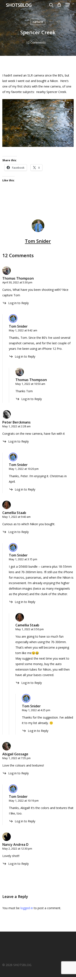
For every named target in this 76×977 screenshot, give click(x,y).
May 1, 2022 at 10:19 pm (24, 800)
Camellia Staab (14, 512)
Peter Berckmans (16, 422)
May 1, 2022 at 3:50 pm (29, 629)
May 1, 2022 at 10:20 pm (24, 469)
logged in (26, 908)
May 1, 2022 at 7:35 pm (16, 758)
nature (38, 22)
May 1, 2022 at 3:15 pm (23, 559)
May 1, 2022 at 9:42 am (23, 330)
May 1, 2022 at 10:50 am (30, 384)
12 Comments (36, 42)
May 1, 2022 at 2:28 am (16, 426)
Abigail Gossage (15, 754)
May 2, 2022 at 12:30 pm (17, 848)
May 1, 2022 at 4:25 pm (36, 710)
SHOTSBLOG (19, 5)
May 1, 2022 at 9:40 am (16, 517)
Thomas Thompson (18, 278)
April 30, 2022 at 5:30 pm (17, 282)
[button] (67, 5)
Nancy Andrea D (15, 844)
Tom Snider (38, 241)
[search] (51, 5)
